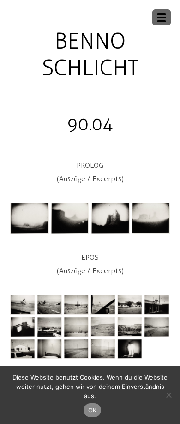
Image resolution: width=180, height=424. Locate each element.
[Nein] (168, 394)
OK (92, 410)
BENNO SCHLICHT (90, 54)
